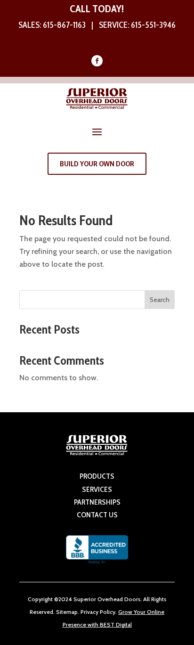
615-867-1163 (64, 25)
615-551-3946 (153, 25)
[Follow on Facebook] (97, 60)
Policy (106, 611)
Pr (83, 611)
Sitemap (67, 611)
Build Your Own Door (97, 163)
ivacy (92, 611)
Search (160, 299)
